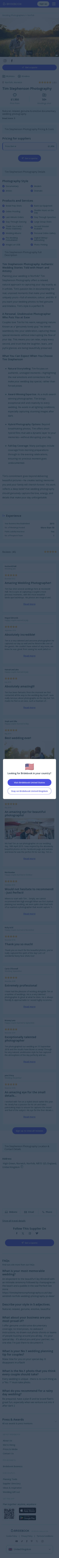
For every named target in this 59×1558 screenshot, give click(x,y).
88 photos (10, 76)
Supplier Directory (12, 1483)
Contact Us (8, 1453)
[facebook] (16, 1233)
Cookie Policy (11, 1536)
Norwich (18, 82)
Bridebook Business (12, 1466)
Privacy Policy (26, 1536)
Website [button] (13, 1212)
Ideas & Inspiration (12, 1487)
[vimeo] (37, 1233)
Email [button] (31, 1212)
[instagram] (30, 1233)
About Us (7, 1440)
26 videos (26, 76)
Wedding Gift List (11, 1492)
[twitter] (23, 1233)
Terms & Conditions (45, 1536)
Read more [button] (7, 118)
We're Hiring (9, 1444)
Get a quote (31, 67)
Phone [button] (49, 1212)
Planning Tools (10, 1479)
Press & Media (10, 1449)
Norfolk (9, 82)
